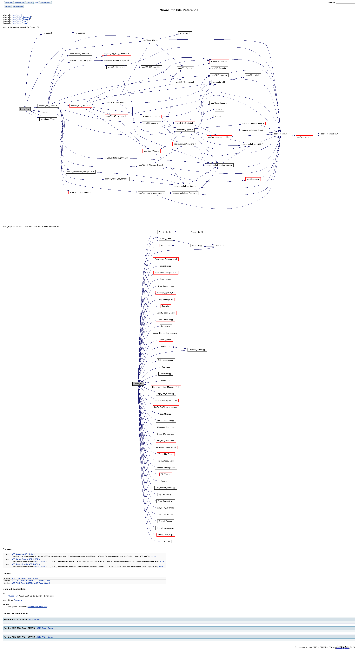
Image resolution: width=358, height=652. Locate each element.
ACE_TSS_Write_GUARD (22, 581)
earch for (332, 2)
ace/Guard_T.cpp (20, 23)
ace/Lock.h (17, 15)
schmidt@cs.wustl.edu (37, 606)
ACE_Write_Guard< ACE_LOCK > (25, 559)
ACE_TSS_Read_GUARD (22, 583)
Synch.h (18, 600)
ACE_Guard (40, 561)
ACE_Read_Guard (42, 583)
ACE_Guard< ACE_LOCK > (23, 554)
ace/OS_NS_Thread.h (21, 19)
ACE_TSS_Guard (18, 578)
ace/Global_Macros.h (22, 17)
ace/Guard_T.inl (20, 21)
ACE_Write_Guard (42, 581)
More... (154, 556)
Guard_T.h (13, 596)
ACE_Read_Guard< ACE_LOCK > (25, 564)
